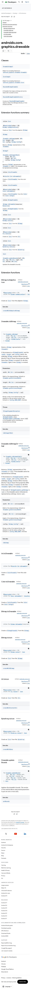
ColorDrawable (12, 172)
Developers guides (6, 928)
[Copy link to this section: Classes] (10, 61)
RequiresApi (7, 125)
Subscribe (22, 982)
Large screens (5, 885)
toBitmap (12, 138)
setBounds (6, 801)
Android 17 (4, 902)
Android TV (4, 896)
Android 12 (4, 916)
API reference (7, 8)
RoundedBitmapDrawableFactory (13, 97)
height (9, 354)
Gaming (3, 865)
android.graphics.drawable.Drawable (15, 72)
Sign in (27, 2)
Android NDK (4, 936)
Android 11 (4, 918)
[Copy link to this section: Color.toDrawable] (3, 584)
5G (2, 878)
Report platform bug (6, 943)
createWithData (8, 749)
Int (4, 140)
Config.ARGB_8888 (15, 400)
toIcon (10, 220)
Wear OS (3, 888)
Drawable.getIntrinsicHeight (12, 388)
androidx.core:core (23, 282)
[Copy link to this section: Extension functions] (21, 273)
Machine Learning (6, 868)
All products (4, 972)
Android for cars (5, 893)
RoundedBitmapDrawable (10, 87)
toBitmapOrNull (14, 155)
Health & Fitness (5, 870)
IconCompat (6, 76)
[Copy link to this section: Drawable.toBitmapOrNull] (5, 446)
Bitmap (5, 127)
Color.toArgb (9, 195)
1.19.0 (28, 286)
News (2, 853)
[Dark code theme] (29, 291)
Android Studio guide (7, 925)
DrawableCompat (8, 66)
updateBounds (13, 258)
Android (3, 842)
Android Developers (6, 13)
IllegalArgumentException (11, 411)
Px (21, 138)
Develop (15, 13)
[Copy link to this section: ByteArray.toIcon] (3, 721)
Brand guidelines (16, 977)
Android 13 (4, 913)
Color (4, 191)
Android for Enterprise (7, 845)
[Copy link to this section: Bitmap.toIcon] (3, 640)
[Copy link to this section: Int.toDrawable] (3, 556)
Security (3, 847)
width (3, 354)
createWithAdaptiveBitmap (11, 310)
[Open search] (19, 2)
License (9, 977)
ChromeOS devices (6, 890)
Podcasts (3, 858)
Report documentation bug (8, 945)
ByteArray (6, 247)
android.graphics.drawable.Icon (13, 82)
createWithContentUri (10, 708)
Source (3, 850)
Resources (6, 206)
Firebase (3, 966)
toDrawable (16, 176)
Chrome (3, 964)
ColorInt (7, 176)
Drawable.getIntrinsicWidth (12, 378)
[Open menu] (2, 2)
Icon (9, 121)
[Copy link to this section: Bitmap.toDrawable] (3, 614)
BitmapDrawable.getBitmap (11, 418)
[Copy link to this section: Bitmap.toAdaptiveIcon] (6, 282)
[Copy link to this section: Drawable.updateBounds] (8, 763)
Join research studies (6, 951)
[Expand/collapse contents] (11, 21)
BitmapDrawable (13, 200)
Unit (4, 254)
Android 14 (4, 910)
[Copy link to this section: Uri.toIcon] (10, 679)
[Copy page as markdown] (8, 50)
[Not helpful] (14, 16)
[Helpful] (11, 16)
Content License (20, 822)
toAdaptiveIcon (12, 127)
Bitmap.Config (16, 142)
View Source (24, 284)
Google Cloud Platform (7, 969)
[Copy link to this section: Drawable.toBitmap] (3, 324)
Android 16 (4, 905)
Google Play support (6, 948)
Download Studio (5, 933)
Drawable (6, 138)
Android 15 (4, 908)
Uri (4, 233)
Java (28, 53)
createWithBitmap (8, 668)
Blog (2, 855)
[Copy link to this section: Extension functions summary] (3, 115)
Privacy (3, 875)
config (17, 354)
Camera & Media (5, 873)
